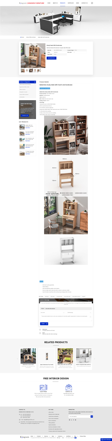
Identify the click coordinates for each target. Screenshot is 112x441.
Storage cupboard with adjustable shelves (57, 431)
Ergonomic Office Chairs (24, 87)
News (77, 3)
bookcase (46, 296)
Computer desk (59, 296)
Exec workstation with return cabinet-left (29, 139)
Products (62, 3)
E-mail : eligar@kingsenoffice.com (27, 419)
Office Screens (22, 89)
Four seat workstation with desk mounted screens (29, 132)
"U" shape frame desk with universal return (29, 152)
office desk (52, 296)
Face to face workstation (53, 418)
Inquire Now (52, 58)
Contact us (84, 3)
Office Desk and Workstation (25, 84)
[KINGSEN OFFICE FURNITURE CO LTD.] (31, 3)
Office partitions (52, 422)
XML (63, 437)
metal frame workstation (53, 416)
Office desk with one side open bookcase (29, 364)
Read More (27, 127)
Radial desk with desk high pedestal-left (29, 145)
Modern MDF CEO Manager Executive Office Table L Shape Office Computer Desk (29, 126)
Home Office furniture (24, 94)
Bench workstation (52, 420)
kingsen (83, 296)
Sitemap (58, 437)
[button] (109, 21)
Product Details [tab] (44, 82)
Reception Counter (23, 92)
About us (55, 3)
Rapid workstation (52, 425)
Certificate (71, 3)
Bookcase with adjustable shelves (55, 429)
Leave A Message (107, 439)
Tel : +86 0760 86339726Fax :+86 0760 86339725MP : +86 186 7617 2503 (26, 416)
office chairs (51, 412)
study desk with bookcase (50, 308)
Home (48, 3)
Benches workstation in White (54, 427)
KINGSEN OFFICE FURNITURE (54, 414)
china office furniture (76, 296)
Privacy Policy (83, 436)
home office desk (67, 296)
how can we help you (26, 104)
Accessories (22, 97)
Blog (75, 436)
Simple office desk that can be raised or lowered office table (84, 364)
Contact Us (24, 115)
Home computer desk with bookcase (47, 364)
